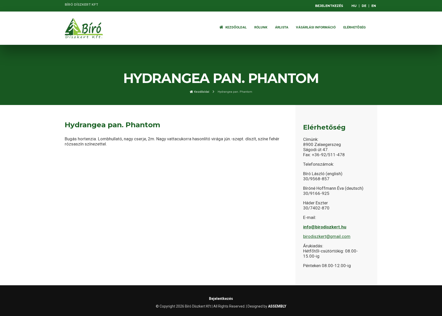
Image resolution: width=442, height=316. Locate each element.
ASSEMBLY (277, 306)
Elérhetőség (354, 27)
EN (373, 6)
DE (364, 6)
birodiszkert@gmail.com (326, 236)
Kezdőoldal (236, 27)
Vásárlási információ (316, 27)
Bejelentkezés (329, 6)
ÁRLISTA (281, 27)
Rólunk (260, 27)
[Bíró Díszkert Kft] (84, 28)
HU (354, 6)
